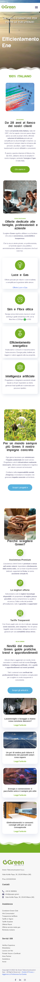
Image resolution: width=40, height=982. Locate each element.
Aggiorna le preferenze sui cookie (14, 974)
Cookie (24, 972)
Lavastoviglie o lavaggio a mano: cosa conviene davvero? (20, 720)
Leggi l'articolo (20, 725)
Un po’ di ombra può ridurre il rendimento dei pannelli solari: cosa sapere (20, 754)
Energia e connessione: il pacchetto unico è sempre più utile (20, 790)
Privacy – (31, 972)
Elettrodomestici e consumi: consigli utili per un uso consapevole (20, 824)
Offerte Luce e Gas (20, 287)
